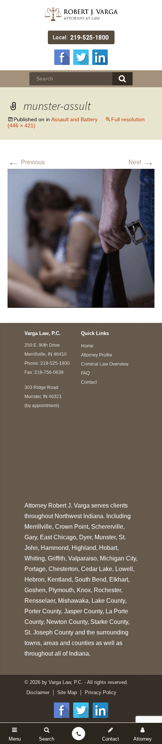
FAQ (85, 373)
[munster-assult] (81, 238)
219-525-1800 (89, 37)
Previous (26, 162)
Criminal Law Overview (104, 364)
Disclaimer (37, 692)
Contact (89, 382)
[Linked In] (100, 56)
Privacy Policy (100, 692)
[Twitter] (81, 56)
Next (141, 162)
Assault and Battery (74, 119)
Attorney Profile (96, 355)
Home (87, 346)
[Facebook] (62, 56)
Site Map (67, 692)
